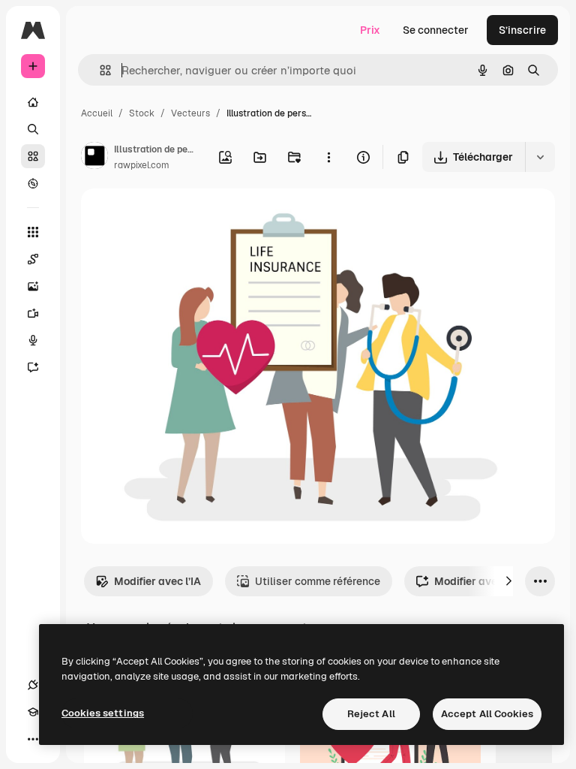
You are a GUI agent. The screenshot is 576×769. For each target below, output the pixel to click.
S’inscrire (522, 30)
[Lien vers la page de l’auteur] (94, 157)
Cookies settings (103, 713)
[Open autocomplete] (99, 70)
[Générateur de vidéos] (33, 313)
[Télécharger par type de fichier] (540, 157)
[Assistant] (33, 367)
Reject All (371, 713)
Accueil (96, 113)
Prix (370, 30)
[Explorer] (33, 183)
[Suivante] (508, 581)
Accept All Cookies (487, 713)
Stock (141, 113)
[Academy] (33, 712)
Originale (180, 217)
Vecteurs (190, 113)
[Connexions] (33, 685)
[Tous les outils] (33, 232)
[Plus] (33, 739)
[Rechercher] (33, 129)
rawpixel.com (142, 165)
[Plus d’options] (329, 157)
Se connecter (436, 30)
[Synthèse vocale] (33, 340)
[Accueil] (33, 102)
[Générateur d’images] (33, 286)
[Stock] (33, 156)
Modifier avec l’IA (157, 581)
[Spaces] (33, 259)
